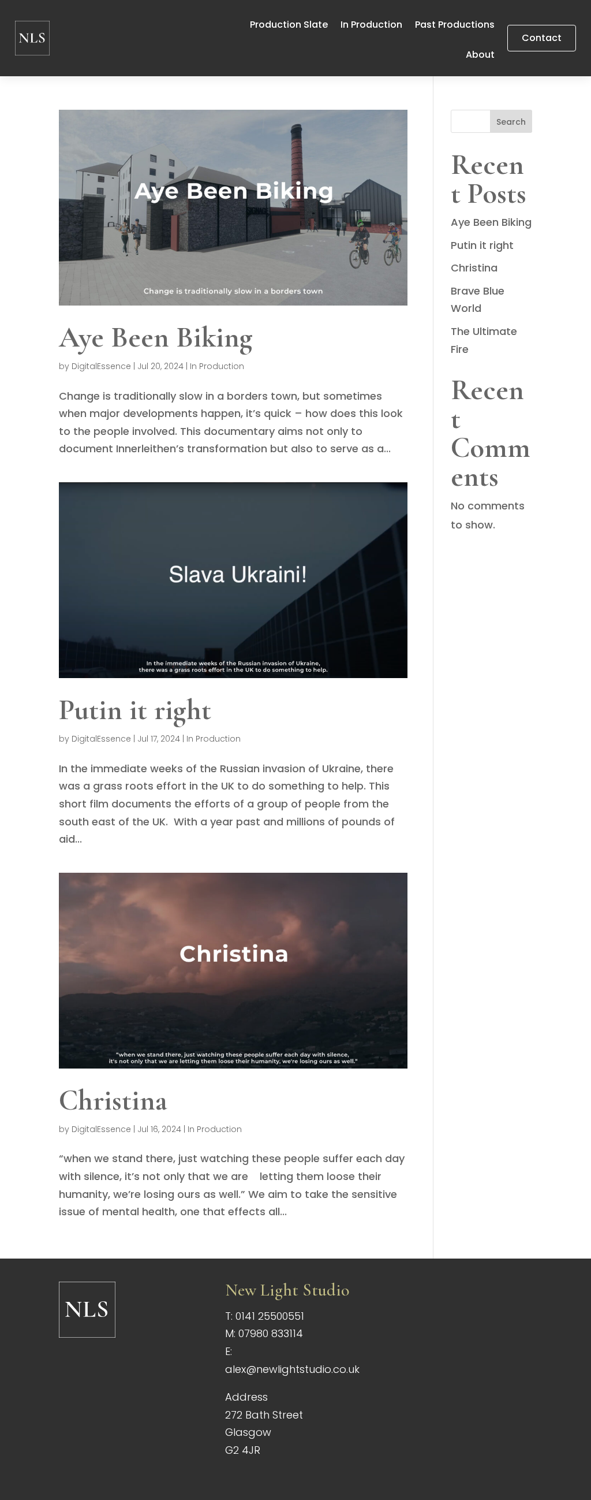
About (480, 56)
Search (511, 122)
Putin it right (135, 710)
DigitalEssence (101, 366)
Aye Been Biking (156, 337)
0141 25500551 (269, 1316)
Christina (113, 1100)
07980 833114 (270, 1333)
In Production (371, 26)
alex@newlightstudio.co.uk (292, 1369)
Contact (542, 37)
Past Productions (455, 26)
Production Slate (289, 26)
